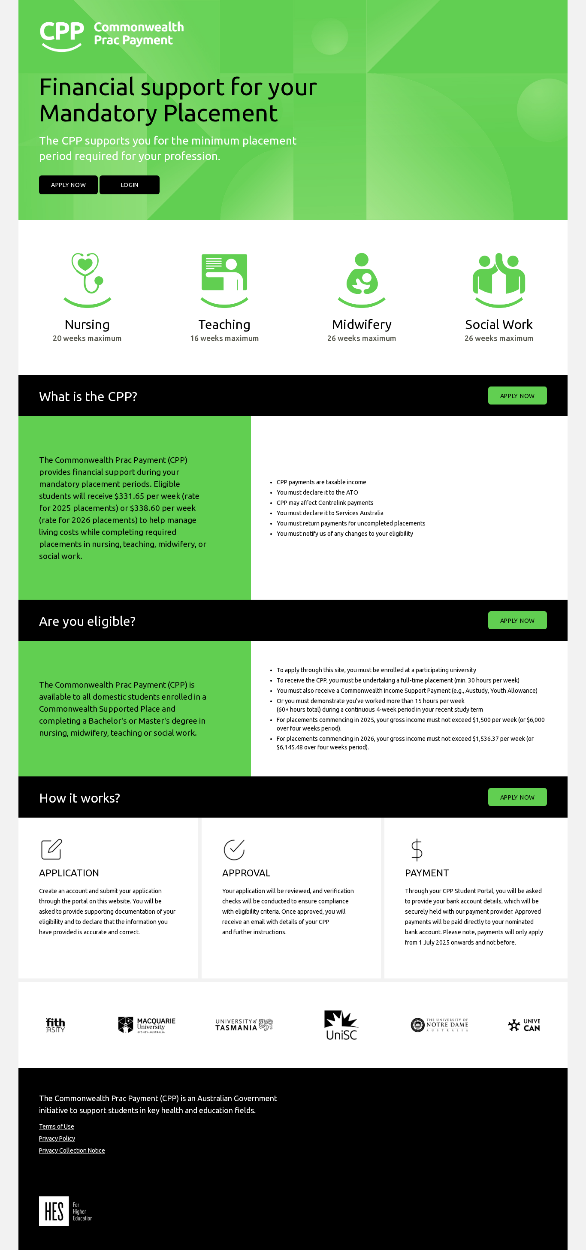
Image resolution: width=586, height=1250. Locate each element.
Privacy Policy (57, 1138)
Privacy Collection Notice (72, 1150)
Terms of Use (56, 1126)
